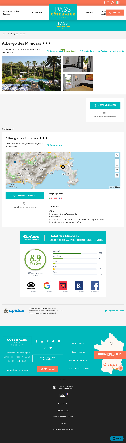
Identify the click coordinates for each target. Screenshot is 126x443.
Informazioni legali (63, 410)
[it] (118, 2)
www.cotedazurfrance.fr (17, 370)
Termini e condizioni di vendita (63, 417)
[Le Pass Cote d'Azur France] (63, 12)
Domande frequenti (78, 360)
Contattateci (48, 369)
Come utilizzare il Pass (78, 368)
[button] (112, 2)
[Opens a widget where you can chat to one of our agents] (117, 439)
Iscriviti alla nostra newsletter (47, 358)
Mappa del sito (63, 404)
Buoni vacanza (78, 351)
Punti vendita (78, 343)
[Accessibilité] (104, 2)
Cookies (63, 423)
